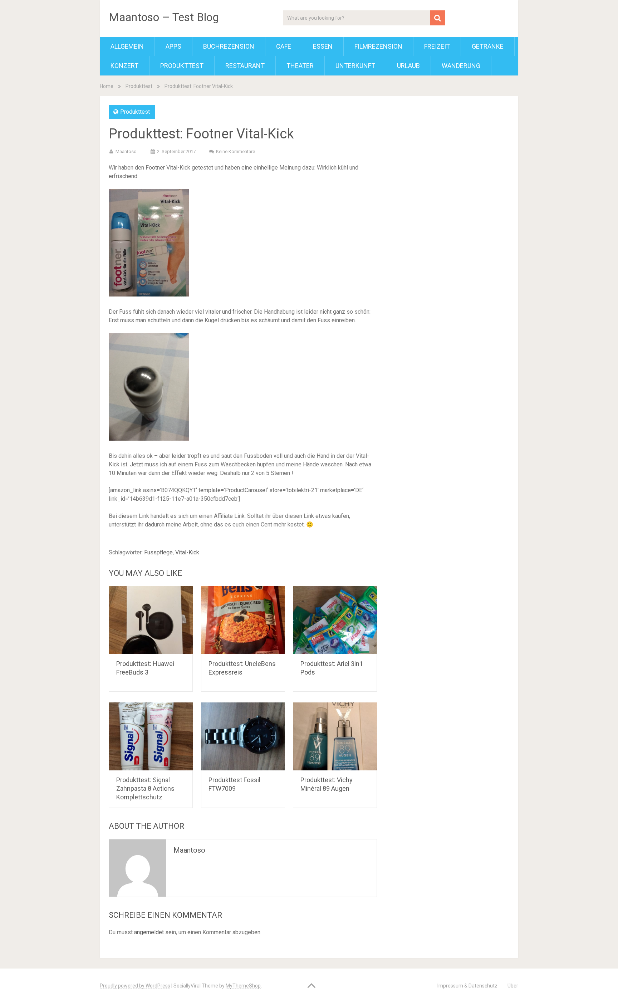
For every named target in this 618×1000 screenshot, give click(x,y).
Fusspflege (158, 552)
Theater (300, 65)
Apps (173, 46)
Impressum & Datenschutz (467, 986)
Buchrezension (228, 46)
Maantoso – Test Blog (164, 17)
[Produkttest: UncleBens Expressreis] (243, 620)
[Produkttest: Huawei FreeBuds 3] (151, 620)
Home (106, 86)
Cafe (283, 46)
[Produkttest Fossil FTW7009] (243, 736)
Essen (323, 46)
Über (512, 986)
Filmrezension (378, 46)
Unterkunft (355, 65)
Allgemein (127, 46)
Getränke (488, 46)
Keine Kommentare (235, 151)
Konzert (124, 65)
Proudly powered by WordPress (135, 986)
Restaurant (245, 65)
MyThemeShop (243, 986)
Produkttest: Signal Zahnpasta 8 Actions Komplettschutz (145, 788)
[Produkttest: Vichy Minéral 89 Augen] (335, 736)
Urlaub (408, 65)
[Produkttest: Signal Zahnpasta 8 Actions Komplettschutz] (151, 736)
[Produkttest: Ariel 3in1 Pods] (335, 620)
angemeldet (149, 932)
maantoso (126, 151)
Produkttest (181, 65)
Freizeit (437, 46)
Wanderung (461, 65)
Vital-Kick (187, 552)
